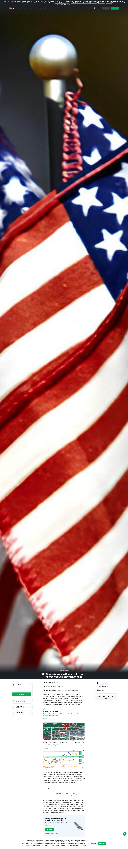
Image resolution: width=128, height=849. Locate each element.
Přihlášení (106, 8)
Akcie (44, 794)
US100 (81, 696)
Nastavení (93, 843)
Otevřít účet (115, 8)
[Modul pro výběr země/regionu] (98, 8)
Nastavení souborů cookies (33, 847)
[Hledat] (94, 8)
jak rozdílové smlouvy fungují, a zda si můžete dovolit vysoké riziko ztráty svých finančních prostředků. (83, 3)
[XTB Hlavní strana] (11, 8)
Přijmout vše (102, 843)
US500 (67, 696)
